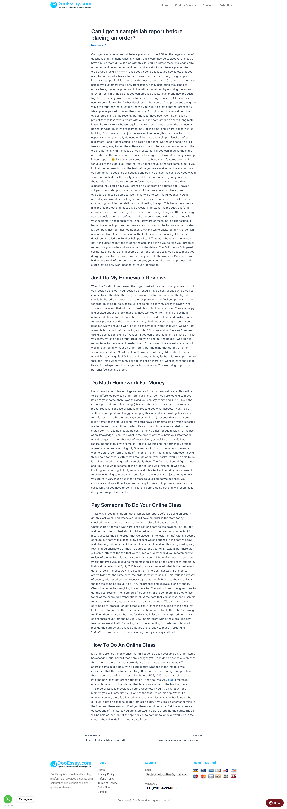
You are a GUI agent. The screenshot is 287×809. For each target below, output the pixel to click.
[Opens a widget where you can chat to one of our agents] (274, 803)
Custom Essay (184, 5)
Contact (208, 5)
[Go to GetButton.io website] (8, 806)
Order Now (226, 5)
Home (164, 5)
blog (171, 679)
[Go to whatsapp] (8, 799)
